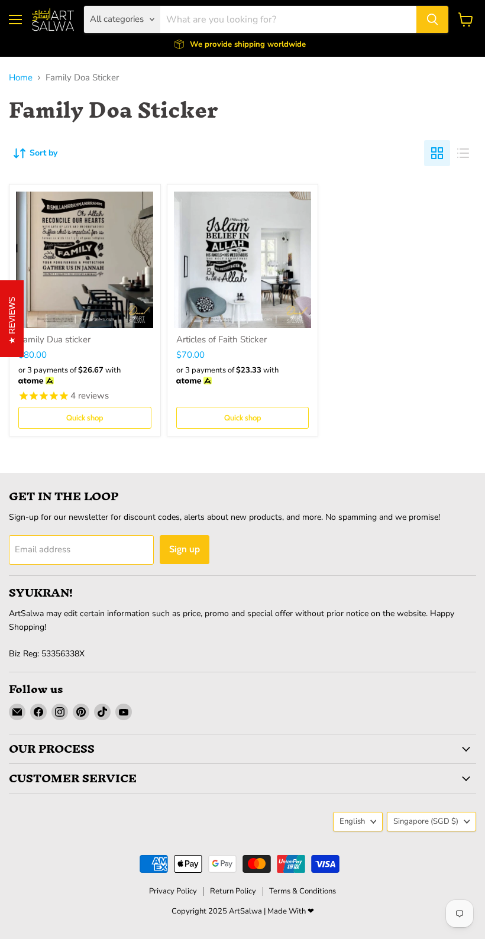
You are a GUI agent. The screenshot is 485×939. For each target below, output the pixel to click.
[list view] (463, 153)
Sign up (184, 549)
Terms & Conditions (302, 891)
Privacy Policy (173, 891)
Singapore (425, 821)
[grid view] (437, 153)
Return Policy (233, 891)
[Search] (432, 19)
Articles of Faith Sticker (221, 339)
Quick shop (84, 417)
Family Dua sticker (54, 339)
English (352, 821)
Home (21, 78)
